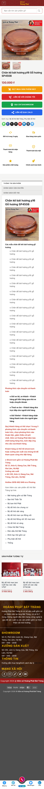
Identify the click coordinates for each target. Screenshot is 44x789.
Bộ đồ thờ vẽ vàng (15, 523)
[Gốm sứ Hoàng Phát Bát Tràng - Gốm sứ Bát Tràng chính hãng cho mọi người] (24, 3)
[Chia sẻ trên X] (12, 124)
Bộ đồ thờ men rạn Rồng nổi (19, 515)
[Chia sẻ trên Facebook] (8, 124)
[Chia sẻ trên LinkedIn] (24, 124)
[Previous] (5, 40)
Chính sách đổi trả (11, 193)
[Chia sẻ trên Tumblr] (28, 124)
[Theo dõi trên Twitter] (20, 674)
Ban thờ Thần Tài (15, 499)
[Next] (39, 40)
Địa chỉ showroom (23, 105)
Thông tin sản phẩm (12, 183)
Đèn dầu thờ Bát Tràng (17, 531)
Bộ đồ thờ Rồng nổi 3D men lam (21, 519)
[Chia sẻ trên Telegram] (32, 124)
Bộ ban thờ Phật (14, 503)
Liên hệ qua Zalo (23, 112)
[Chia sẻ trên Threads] (16, 124)
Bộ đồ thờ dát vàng (16, 511)
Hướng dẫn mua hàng (11, 663)
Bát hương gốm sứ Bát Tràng (20, 495)
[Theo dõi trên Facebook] (4, 674)
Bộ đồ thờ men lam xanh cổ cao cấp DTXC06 (31, 584)
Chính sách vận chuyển (13, 188)
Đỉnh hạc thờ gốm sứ (16, 535)
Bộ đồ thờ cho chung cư (18, 507)
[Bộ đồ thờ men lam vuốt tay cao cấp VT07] (11, 569)
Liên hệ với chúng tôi (24, 97)
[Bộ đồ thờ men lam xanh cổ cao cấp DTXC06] (32, 569)
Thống (10, 543)
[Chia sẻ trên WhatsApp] (4, 124)
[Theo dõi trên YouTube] (25, 674)
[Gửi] (39, 11)
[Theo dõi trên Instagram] (9, 674)
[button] (4, 3)
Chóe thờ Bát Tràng (16, 527)
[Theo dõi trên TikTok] (15, 674)
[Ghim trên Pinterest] (20, 124)
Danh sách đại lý (27, 663)
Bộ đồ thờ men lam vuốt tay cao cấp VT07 (10, 584)
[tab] (22, 183)
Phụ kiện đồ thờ (29, 119)
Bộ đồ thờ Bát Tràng (16, 119)
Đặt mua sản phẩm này (24, 89)
